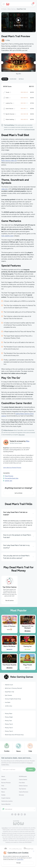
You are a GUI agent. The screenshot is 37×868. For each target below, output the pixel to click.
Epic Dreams (8, 695)
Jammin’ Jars (8, 480)
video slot (4, 189)
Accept (18, 863)
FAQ (2, 785)
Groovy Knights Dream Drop (13, 699)
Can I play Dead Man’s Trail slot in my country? (16, 546)
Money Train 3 (9, 727)
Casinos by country (6, 801)
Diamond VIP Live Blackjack (27, 627)
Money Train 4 (9, 731)
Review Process (6, 782)
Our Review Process (29, 129)
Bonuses (21, 795)
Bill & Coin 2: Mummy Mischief (13, 688)
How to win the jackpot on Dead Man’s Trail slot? (17, 536)
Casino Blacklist (6, 804)
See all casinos (9, 600)
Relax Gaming (11, 9)
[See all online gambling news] (18, 746)
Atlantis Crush (9, 685)
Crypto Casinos (5, 798)
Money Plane (8, 713)
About (3, 776)
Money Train (8, 720)
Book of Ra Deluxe (9, 646)
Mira (8, 40)
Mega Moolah (27, 665)
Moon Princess (9, 476)
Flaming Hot (28, 646)
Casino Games (23, 779)
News (3, 792)
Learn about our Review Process (12, 467)
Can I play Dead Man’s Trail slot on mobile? (15, 513)
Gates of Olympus (9, 626)
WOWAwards (23, 776)
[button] (1, 62)
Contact (3, 779)
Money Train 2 (9, 724)
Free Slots (22, 782)
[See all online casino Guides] (7, 746)
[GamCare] (28, 849)
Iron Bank (7, 702)
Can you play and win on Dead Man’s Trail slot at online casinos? (16, 557)
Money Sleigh (9, 717)
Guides (3, 795)
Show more (22, 434)
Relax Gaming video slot (9, 160)
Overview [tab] (13, 79)
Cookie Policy (20, 859)
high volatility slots (7, 236)
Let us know (18, 493)
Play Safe (4, 789)
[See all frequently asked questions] (30, 746)
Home (4, 9)
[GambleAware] (16, 849)
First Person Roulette (9, 665)
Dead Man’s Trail (9, 692)
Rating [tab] (4, 79)
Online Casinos (23, 785)
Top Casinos (22, 789)
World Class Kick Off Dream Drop (14, 734)
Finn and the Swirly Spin (11, 478)
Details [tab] (21, 79)
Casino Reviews (23, 792)
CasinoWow (5, 828)
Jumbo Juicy (8, 706)
